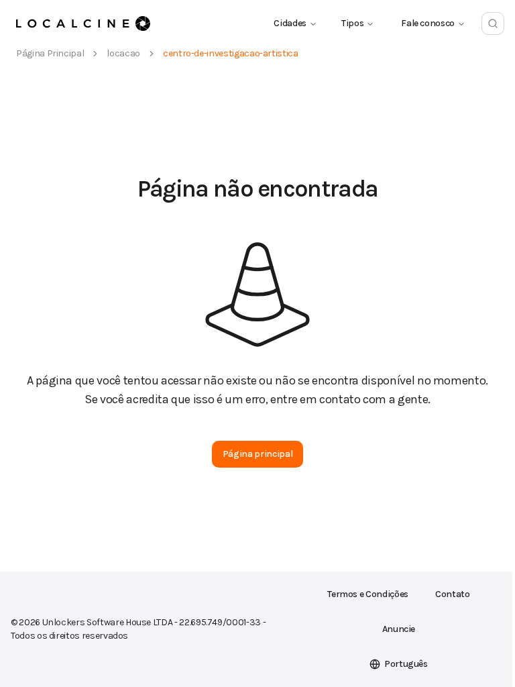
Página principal (50, 53)
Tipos (352, 23)
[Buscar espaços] (492, 23)
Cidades (290, 23)
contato (340, 399)
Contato (452, 594)
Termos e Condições (367, 594)
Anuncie (399, 629)
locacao (123, 53)
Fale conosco (428, 23)
